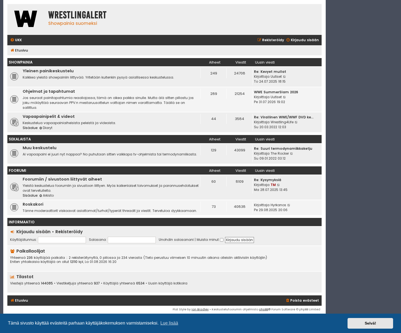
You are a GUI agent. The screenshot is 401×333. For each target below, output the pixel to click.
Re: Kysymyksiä (267, 180)
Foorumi (17, 170)
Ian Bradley (200, 309)
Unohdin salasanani (176, 239)
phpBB (263, 309)
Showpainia (20, 62)
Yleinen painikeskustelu (48, 71)
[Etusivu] (26, 19)
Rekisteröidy (69, 232)
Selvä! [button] (370, 323)
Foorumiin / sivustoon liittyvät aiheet (62, 179)
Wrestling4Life (282, 122)
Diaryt (47, 127)
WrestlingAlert (77, 15)
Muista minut (208, 239)
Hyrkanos (278, 205)
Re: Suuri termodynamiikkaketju (283, 148)
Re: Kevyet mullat (270, 71)
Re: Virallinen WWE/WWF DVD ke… (283, 117)
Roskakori (33, 204)
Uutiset (276, 76)
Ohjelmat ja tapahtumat (49, 91)
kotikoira (180, 283)
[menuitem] (16, 40)
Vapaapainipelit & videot (49, 116)
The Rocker (280, 153)
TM (273, 184)
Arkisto (48, 195)
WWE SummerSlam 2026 (276, 92)
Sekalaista (20, 139)
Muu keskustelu (39, 148)
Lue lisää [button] (169, 323)
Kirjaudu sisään (33, 232)
